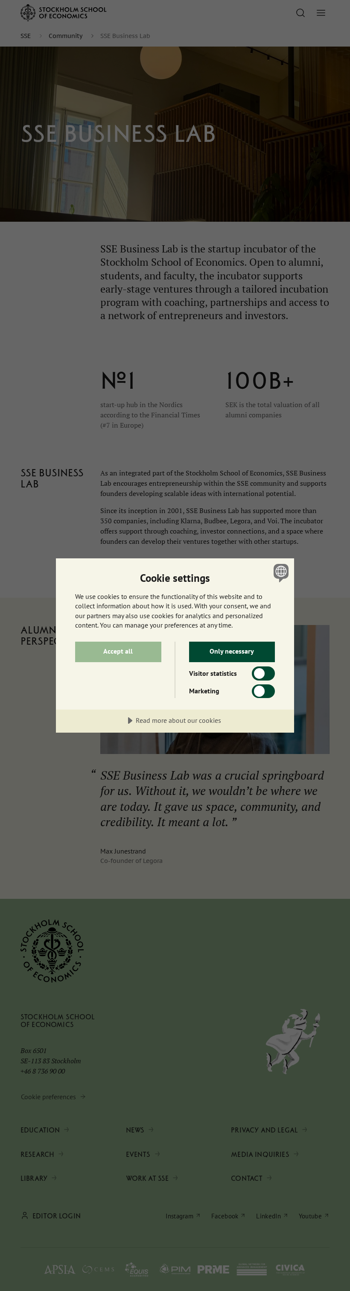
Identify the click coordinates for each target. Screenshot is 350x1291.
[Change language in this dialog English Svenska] (280, 572)
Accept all (118, 651)
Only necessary (232, 651)
